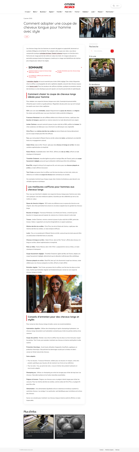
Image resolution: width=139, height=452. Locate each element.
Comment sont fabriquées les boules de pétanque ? (69, 433)
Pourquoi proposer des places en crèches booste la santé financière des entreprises (101, 107)
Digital (27, 429)
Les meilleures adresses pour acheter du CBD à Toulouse (100, 94)
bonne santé (34, 86)
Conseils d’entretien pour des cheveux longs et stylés (68, 71)
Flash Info (94, 73)
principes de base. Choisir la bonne (51, 53)
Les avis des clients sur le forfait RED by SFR (99, 75)
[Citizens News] (69, 6)
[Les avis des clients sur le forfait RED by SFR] (101, 70)
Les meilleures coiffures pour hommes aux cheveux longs (40, 76)
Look (26, 36)
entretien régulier (32, 81)
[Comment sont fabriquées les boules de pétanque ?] (70, 427)
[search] (113, 5)
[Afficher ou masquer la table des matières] (62, 67)
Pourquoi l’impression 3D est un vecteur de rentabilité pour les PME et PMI (38, 432)
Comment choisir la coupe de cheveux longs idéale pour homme (40, 71)
